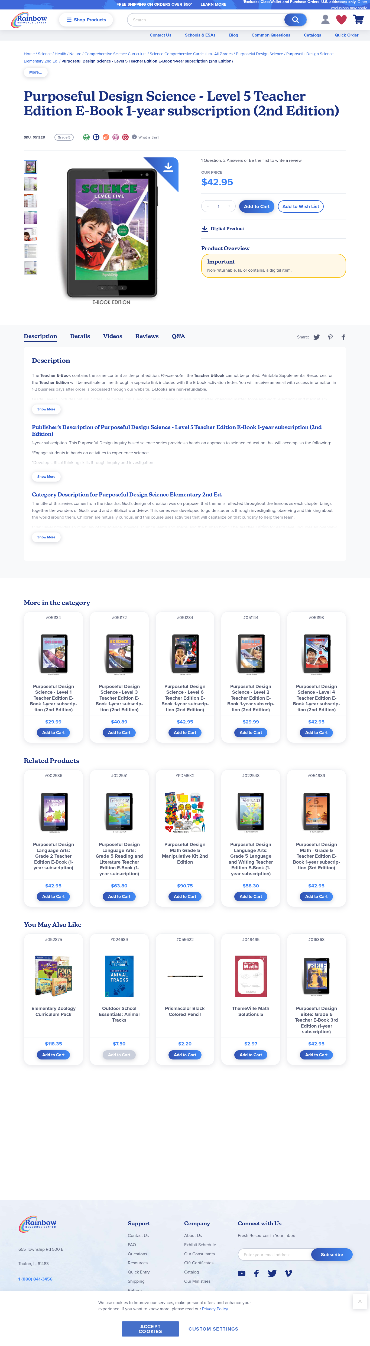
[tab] (36, 72)
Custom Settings (213, 1328)
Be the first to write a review (275, 160)
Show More (46, 409)
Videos (112, 336)
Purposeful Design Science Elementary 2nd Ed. (160, 494)
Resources (138, 1263)
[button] (325, 19)
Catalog (191, 1272)
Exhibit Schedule (200, 1245)
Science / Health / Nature (59, 54)
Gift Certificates (198, 1263)
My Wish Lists (341, 19)
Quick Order (347, 35)
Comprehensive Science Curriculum (116, 54)
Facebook (343, 337)
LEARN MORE (213, 4)
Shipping (136, 1281)
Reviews (147, 336)
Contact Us (160, 35)
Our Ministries (197, 1281)
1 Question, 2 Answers (222, 160)
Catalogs (312, 35)
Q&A (178, 336)
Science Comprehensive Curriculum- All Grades (191, 54)
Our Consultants (199, 1254)
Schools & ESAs (200, 35)
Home (29, 54)
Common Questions (271, 35)
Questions (137, 1254)
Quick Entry (139, 1272)
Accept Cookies (150, 1329)
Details (80, 336)
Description (40, 336)
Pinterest (330, 337)
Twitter (316, 337)
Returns (135, 1290)
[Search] (295, 20)
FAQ (132, 1245)
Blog (233, 35)
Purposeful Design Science (259, 54)
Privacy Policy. (215, 1309)
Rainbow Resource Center (37, 1226)
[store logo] (29, 19)
